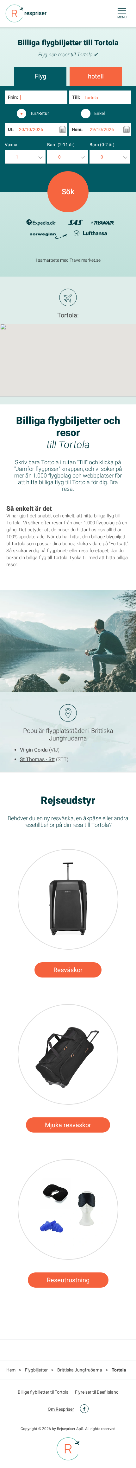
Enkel (99, 113)
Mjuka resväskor (68, 1125)
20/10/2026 (31, 129)
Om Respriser (61, 1409)
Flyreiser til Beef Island (97, 1392)
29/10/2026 (102, 129)
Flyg (40, 76)
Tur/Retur (39, 113)
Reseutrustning (68, 1280)
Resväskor (68, 970)
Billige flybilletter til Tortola (43, 1392)
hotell (96, 76)
